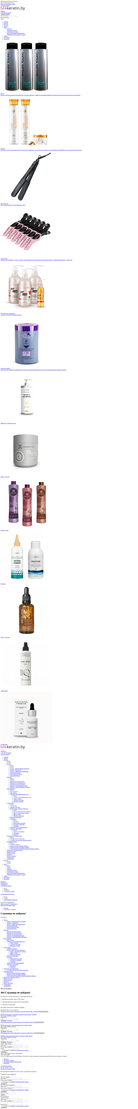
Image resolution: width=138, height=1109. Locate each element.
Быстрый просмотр (43, 1011)
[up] (18, 1019)
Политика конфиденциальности (16, 33)
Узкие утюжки (17, 798)
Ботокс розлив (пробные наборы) (10, 370)
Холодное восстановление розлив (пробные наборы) (52, 370)
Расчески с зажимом (18, 824)
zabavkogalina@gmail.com (11, 899)
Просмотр (9, 1020)
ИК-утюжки (4, 205)
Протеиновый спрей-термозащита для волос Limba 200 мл (16, 1036)
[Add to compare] (3, 1013)
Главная (6, 21)
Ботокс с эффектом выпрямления (40, 95)
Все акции (7, 37)
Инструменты (4, 203)
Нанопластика (4, 530)
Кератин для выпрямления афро (53, 150)
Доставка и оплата (12, 30)
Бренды (6, 23)
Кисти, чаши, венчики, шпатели (19, 260)
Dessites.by (13, 1074)
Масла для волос (5, 637)
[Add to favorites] (1, 1013)
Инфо (5, 27)
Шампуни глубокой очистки (8, 423)
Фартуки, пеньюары (66, 260)
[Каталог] (9, 760)
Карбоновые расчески (19, 823)
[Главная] (14, 748)
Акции (6, 36)
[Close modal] (10, 1077)
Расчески (41, 260)
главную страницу (19, 1007)
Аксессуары (4, 258)
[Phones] (1, 750)
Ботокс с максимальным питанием (10, 95)
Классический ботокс (65, 95)
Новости (9, 29)
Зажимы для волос (6, 260)
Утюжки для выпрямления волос (16, 205)
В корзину (3, 1020)
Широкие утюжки (18, 801)
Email (2, 1048)
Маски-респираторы (33, 260)
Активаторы (4, 744)
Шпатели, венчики (18, 816)
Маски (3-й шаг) (5, 477)
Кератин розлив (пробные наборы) (28, 370)
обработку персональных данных (19, 1050)
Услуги (6, 26)
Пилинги (3, 584)
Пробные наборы (5, 368)
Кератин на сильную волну (37, 150)
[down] (1, 1019)
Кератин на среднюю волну (22, 150)
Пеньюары (16, 833)
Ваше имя (4, 1045)
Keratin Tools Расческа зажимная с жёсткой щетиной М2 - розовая (18, 1014)
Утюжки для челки (18, 800)
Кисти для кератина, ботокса (21, 813)
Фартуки (15, 834)
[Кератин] (12, 777)
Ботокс (2, 93)
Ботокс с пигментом (25, 95)
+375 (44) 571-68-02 (6, 753)
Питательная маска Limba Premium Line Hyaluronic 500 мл (16, 1025)
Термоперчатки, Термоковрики (52, 260)
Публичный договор (12, 31)
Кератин (3, 148)
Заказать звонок (5, 14)
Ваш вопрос (4, 1104)
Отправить (3, 1051)
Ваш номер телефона (7, 1047)
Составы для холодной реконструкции (11, 315)
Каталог (6, 24)
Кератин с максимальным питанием (72, 150)
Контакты (6, 39)
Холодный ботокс (75, 95)
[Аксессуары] (14, 803)
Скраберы (16, 826)
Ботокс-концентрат (54, 95)
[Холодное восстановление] (22, 836)
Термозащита (4, 691)
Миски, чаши (17, 814)
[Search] (3, 750)
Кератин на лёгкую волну (8, 150)
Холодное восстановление (8, 313)
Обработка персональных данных (16, 34)
